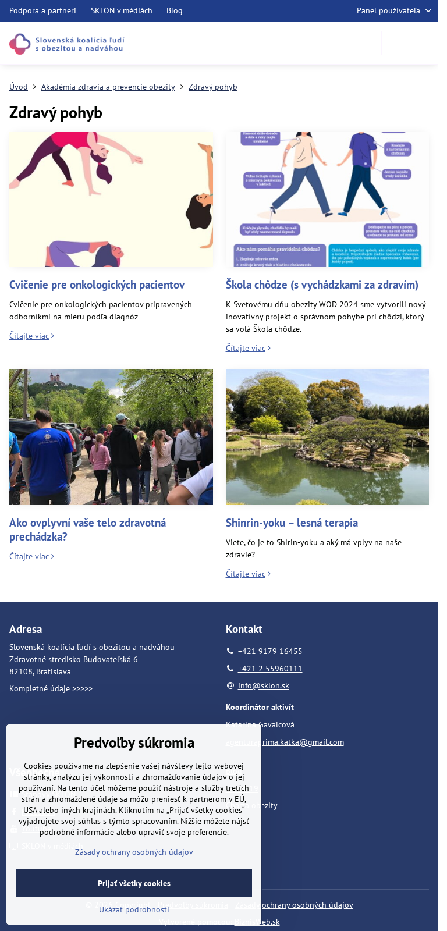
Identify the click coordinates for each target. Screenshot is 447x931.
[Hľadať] (396, 43)
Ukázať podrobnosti (134, 909)
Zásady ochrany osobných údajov (294, 905)
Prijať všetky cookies (134, 883)
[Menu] (424, 43)
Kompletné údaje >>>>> (51, 688)
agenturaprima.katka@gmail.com (285, 742)
